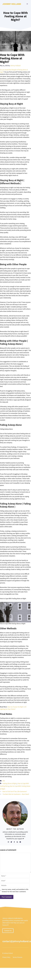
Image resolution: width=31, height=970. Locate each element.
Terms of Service (17, 957)
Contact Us (8, 931)
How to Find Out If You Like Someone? (14, 791)
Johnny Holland (11, 3)
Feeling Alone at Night (9, 783)
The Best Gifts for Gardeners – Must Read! (15, 794)
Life (3, 781)
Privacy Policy (6, 957)
